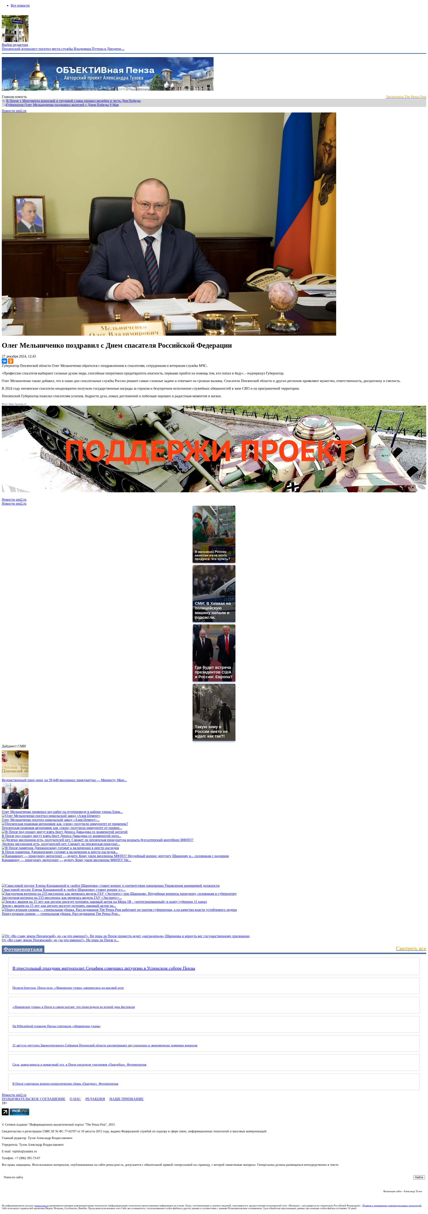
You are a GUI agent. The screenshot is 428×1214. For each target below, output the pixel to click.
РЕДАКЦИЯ (95, 1099)
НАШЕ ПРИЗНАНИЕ (126, 1099)
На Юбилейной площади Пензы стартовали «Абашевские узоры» (56, 1026)
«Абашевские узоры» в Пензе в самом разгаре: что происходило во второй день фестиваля (73, 1007)
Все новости (20, 5)
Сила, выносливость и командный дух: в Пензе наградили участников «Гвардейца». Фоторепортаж (79, 1064)
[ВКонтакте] (4, 361)
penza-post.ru (42, 1205)
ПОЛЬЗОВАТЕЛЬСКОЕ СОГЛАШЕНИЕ (33, 1099)
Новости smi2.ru (14, 111)
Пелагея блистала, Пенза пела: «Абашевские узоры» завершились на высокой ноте (68, 987)
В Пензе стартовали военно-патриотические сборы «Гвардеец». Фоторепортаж (65, 1083)
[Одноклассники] (10, 361)
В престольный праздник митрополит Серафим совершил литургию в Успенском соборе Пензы (103, 968)
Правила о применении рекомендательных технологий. (392, 1205)
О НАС (75, 1099)
